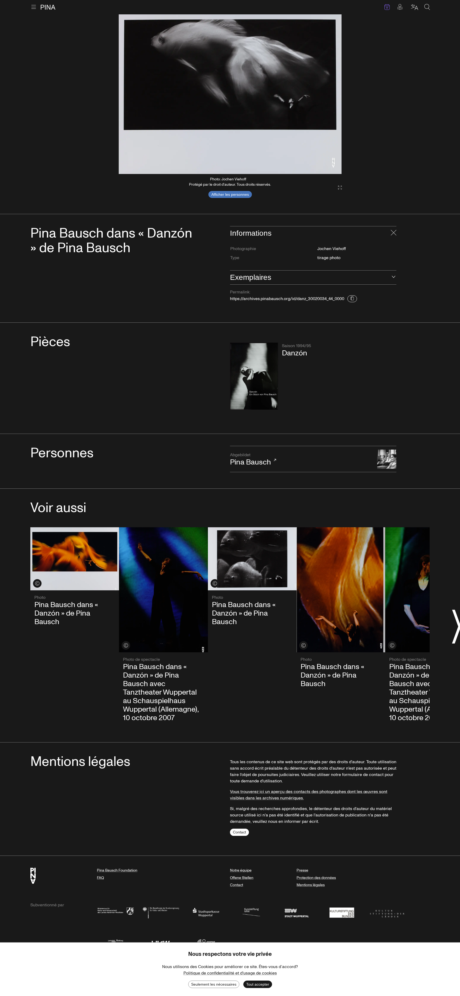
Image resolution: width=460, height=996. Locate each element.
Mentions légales (311, 884)
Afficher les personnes (230, 194)
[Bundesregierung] (160, 912)
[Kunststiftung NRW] (251, 912)
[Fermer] (393, 233)
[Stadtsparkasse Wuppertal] (206, 912)
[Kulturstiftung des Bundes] (341, 912)
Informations (251, 233)
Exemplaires (250, 277)
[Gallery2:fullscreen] (337, 187)
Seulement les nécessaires (213, 984)
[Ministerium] (115, 912)
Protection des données (316, 877)
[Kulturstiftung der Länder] (387, 912)
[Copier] (352, 298)
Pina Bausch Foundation (117, 870)
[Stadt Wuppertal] (296, 912)
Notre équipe (241, 870)
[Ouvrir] (393, 277)
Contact (239, 832)
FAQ (100, 877)
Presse (302, 870)
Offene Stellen (241, 877)
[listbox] (230, 94)
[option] (230, 94)
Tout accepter (257, 984)
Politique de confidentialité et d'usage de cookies (230, 973)
